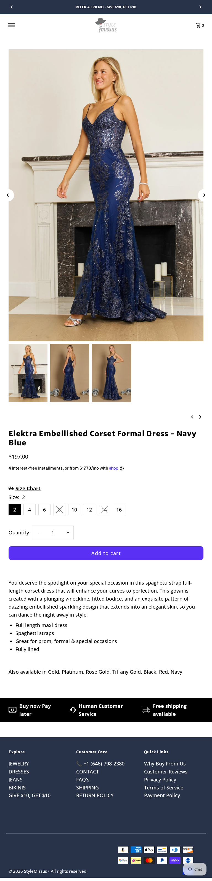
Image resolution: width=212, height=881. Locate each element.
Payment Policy (162, 795)
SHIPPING (87, 787)
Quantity (19, 532)
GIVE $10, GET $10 (30, 795)
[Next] (200, 7)
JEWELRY (19, 763)
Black (150, 671)
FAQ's (82, 779)
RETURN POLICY (94, 795)
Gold (53, 671)
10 (74, 509)
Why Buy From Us (165, 763)
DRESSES (19, 771)
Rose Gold (98, 671)
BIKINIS (17, 787)
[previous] (192, 416)
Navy (176, 671)
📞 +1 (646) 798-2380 (100, 763)
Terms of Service (163, 787)
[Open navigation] (49, 25)
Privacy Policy (160, 779)
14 (104, 509)
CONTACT (87, 771)
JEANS (16, 779)
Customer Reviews (165, 771)
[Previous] (12, 7)
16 (119, 509)
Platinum (72, 671)
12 (89, 509)
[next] (200, 416)
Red (163, 671)
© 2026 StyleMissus (28, 871)
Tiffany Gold (126, 671)
